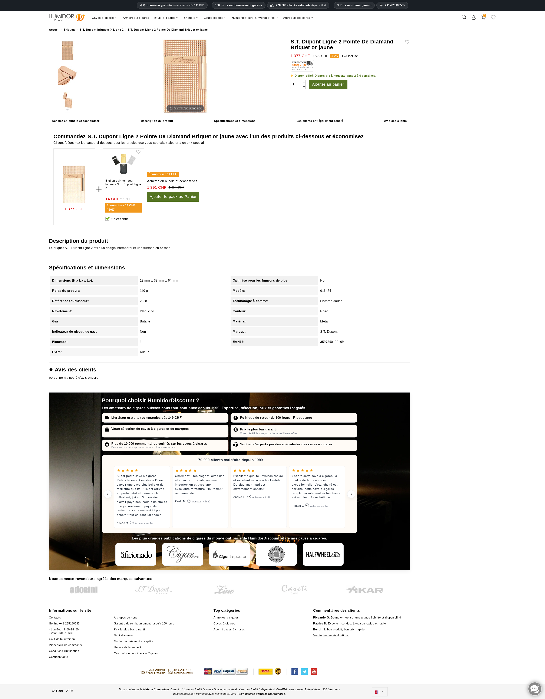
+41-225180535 (395, 5)
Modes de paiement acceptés (133, 641)
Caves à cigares (224, 623)
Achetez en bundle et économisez (76, 120)
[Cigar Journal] (182, 554)
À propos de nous (125, 617)
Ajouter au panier (328, 84)
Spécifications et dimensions (234, 120)
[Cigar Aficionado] (135, 554)
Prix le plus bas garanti (258, 429)
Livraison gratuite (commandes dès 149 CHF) (147, 417)
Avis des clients (395, 120)
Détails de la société (127, 647)
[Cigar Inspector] (229, 554)
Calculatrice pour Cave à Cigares (136, 653)
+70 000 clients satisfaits (301, 5)
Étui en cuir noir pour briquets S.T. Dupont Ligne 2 (123, 184)
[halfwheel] (323, 554)
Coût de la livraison (62, 639)
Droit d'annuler (123, 635)
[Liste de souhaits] (493, 19)
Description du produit (157, 120)
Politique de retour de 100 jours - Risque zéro (276, 417)
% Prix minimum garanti (354, 5)
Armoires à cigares (226, 617)
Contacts (55, 617)
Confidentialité (58, 657)
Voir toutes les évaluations (331, 635)
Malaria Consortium (156, 689)
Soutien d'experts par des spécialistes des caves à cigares (286, 444)
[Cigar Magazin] (276, 554)
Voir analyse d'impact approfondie (261, 693)
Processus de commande (66, 645)
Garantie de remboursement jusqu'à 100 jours (144, 623)
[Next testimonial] (351, 494)
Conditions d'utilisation (64, 651)
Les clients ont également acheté (320, 120)
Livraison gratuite (175, 5)
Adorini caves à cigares (229, 629)
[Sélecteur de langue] (379, 692)
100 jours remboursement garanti (238, 5)
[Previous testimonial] (108, 494)
